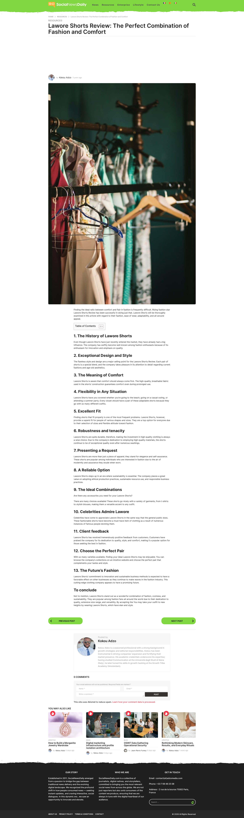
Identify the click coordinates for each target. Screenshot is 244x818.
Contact (99, 814)
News (95, 5)
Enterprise (123, 5)
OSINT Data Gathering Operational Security (136, 744)
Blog (126, 740)
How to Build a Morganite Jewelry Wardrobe (62, 744)
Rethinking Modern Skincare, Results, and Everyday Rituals (178, 744)
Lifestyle (138, 5)
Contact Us (153, 5)
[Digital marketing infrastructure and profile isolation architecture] (103, 725)
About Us (52, 814)
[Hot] (52, 713)
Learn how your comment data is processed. (134, 702)
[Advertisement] (122, 55)
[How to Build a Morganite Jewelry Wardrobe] (65, 725)
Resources (108, 5)
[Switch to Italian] (175, 3)
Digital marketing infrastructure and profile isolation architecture (100, 745)
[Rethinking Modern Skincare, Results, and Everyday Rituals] (179, 725)
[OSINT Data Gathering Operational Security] (141, 725)
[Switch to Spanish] (170, 3)
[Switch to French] (164, 3)
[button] (194, 4)
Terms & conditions (84, 814)
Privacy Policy (66, 814)
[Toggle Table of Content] (100, 326)
